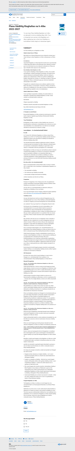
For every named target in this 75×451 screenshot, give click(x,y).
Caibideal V (12, 67)
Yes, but (27, 426)
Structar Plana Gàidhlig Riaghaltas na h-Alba (14, 55)
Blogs (44, 17)
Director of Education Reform (15, 34)
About (10, 17)
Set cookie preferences (35, 9)
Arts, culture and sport (14, 39)
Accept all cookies (13, 9)
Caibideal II (12, 60)
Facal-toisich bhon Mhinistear (13, 49)
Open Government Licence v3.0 (26, 445)
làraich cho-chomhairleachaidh (35, 193)
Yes (26, 420)
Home (10, 20)
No (26, 423)
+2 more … (10, 35)
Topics (14, 17)
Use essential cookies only (24, 9)
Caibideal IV (12, 65)
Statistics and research (30, 17)
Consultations (38, 17)
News (18, 17)
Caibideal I (12, 57)
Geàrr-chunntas (12, 51)
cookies (14, 2)
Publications (22, 17)
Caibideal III (12, 62)
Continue (26, 430)
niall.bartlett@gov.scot (28, 109)
